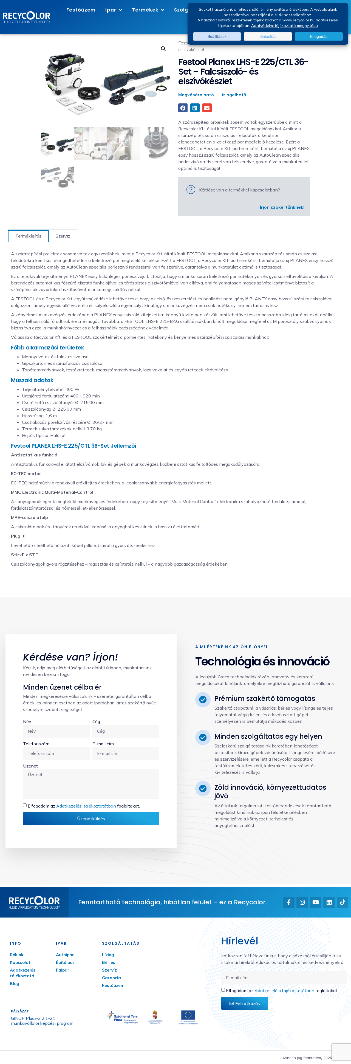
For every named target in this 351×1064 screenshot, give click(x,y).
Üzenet (30, 766)
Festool (185, 43)
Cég (96, 721)
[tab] (28, 236)
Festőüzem (81, 10)
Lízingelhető (232, 94)
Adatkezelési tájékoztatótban (86, 806)
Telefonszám (36, 743)
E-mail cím (103, 743)
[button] (163, 49)
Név (27, 721)
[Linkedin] (329, 902)
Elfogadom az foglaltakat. (84, 806)
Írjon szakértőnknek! (282, 207)
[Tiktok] (342, 902)
